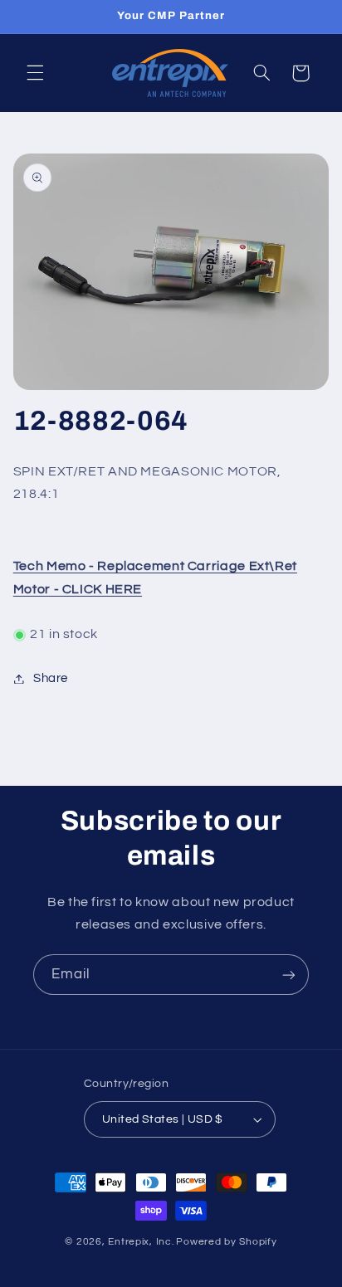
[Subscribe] (289, 974)
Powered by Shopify (226, 1241)
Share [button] (50, 678)
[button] (35, 73)
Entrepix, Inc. (140, 1241)
